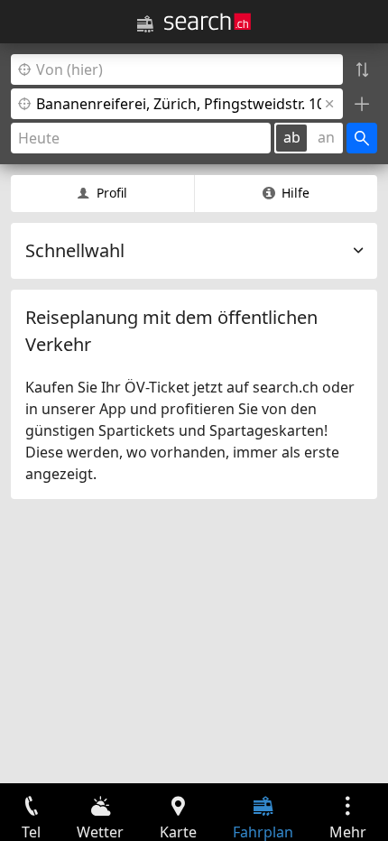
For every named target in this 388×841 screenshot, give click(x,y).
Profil (112, 192)
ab (291, 137)
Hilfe (295, 192)
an (326, 137)
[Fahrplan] (145, 24)
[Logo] (207, 22)
